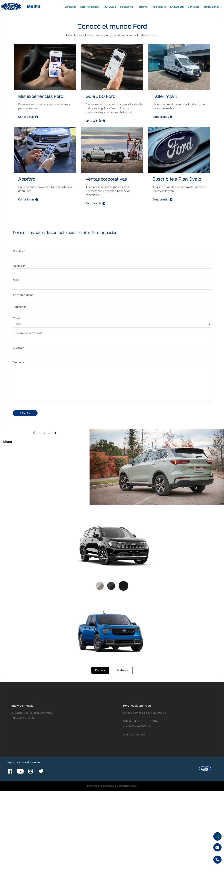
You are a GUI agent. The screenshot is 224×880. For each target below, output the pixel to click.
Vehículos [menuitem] (70, 6)
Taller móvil (165, 96)
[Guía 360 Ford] (112, 67)
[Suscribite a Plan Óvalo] (179, 149)
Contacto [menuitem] (194, 6)
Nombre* (19, 251)
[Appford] (45, 149)
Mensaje (18, 362)
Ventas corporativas (106, 179)
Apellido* (19, 265)
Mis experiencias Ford (40, 96)
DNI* (16, 280)
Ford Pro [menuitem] (142, 6)
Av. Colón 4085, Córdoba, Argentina (31, 713)
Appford (27, 179)
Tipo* (16, 318)
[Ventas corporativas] (112, 149)
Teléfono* (20, 306)
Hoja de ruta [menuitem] (158, 6)
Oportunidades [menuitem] (89, 6)
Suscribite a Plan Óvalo (177, 179)
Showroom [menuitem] (177, 6)
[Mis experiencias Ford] (45, 67)
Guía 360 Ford (100, 96)
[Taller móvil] (179, 67)
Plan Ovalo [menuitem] (109, 6)
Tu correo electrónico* (27, 333)
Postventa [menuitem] (126, 6)
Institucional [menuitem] (211, 6)
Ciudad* (18, 347)
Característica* (23, 295)
